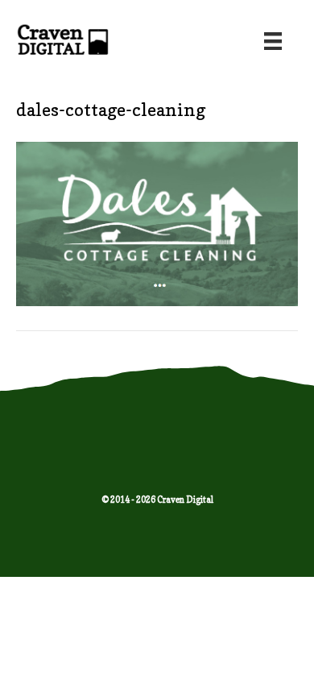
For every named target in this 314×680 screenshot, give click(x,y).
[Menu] (273, 41)
